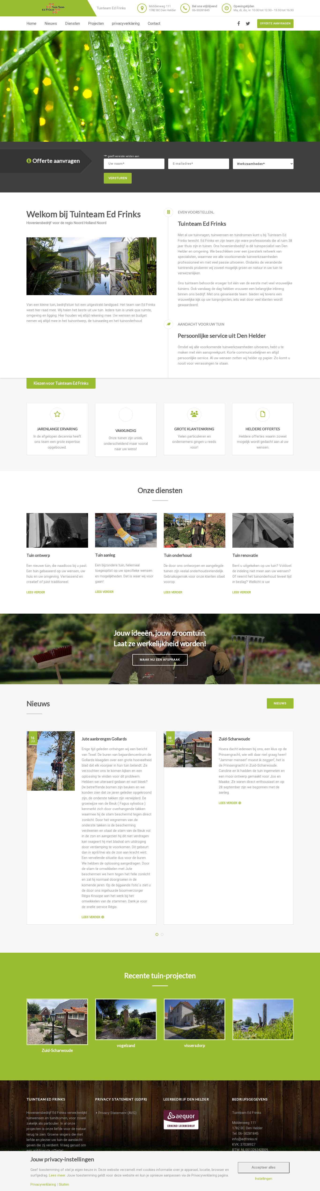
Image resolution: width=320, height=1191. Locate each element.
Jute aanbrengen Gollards (104, 738)
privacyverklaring (126, 23)
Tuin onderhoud (178, 555)
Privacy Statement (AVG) (117, 1113)
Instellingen (263, 1178)
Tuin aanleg (105, 555)
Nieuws (51, 23)
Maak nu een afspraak (160, 659)
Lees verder (35, 592)
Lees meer (57, 1175)
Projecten (96, 23)
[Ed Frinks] (55, 8)
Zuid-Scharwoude (234, 738)
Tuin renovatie (245, 555)
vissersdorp (194, 1045)
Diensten (72, 23)
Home (31, 23)
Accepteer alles (263, 1167)
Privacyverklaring (43, 1184)
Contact (154, 23)
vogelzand (126, 1045)
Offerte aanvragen (275, 23)
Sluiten (64, 1184)
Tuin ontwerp (38, 555)
